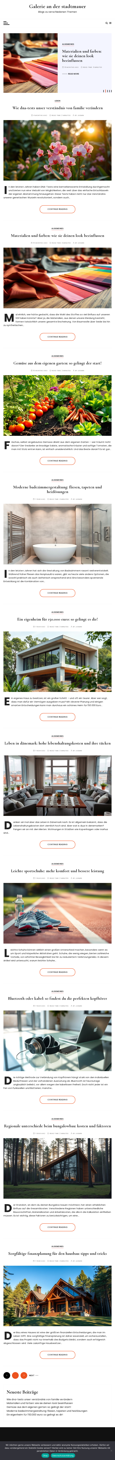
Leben (57, 101)
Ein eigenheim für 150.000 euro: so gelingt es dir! (57, 619)
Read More (73, 74)
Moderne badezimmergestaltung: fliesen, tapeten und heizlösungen (57, 489)
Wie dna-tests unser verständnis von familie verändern (57, 107)
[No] (111, 1450)
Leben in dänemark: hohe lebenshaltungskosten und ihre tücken (57, 743)
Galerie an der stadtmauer (57, 6)
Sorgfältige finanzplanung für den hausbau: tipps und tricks (57, 1253)
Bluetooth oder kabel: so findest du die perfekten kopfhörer (57, 998)
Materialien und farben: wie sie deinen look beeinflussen (57, 235)
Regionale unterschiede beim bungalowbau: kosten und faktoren (57, 1125)
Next (31, 1375)
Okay (45, 1455)
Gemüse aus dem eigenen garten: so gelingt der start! (83, 56)
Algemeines (68, 44)
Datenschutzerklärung (63, 1455)
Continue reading (57, 209)
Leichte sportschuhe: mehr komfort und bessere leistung (57, 870)
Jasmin (81, 115)
